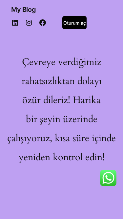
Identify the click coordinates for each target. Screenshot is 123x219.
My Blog (23, 9)
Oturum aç (74, 23)
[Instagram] (29, 23)
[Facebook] (43, 23)
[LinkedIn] (15, 23)
